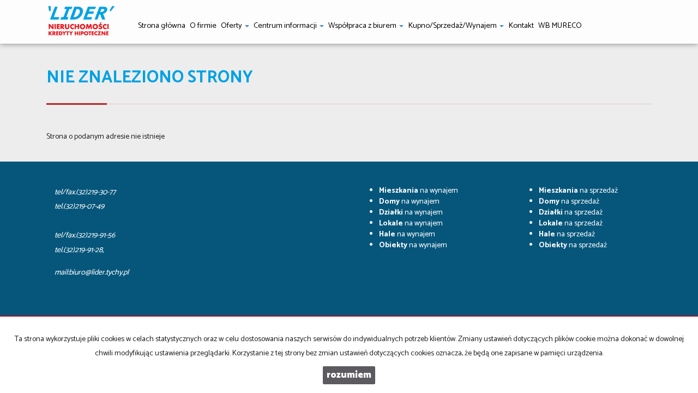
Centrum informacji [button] (286, 25)
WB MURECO (560, 25)
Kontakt (521, 25)
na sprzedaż (578, 190)
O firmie (203, 25)
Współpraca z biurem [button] (363, 25)
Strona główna (161, 25)
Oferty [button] (232, 25)
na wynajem (418, 190)
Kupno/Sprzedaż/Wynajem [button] (453, 25)
